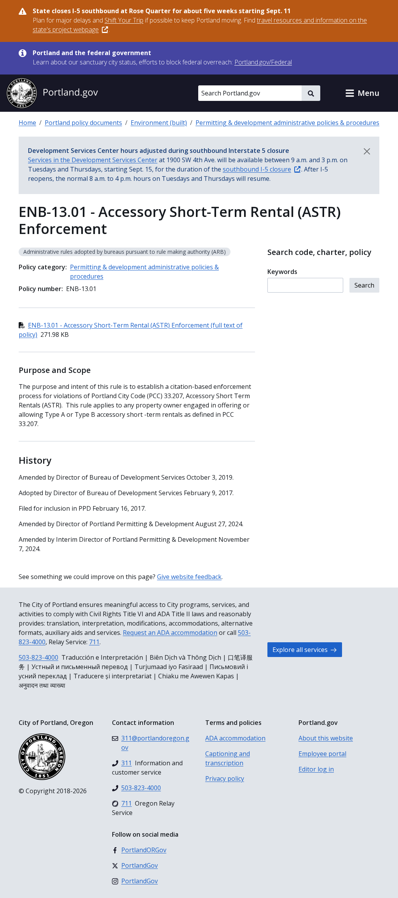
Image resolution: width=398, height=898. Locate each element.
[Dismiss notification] (366, 151)
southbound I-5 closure (257, 169)
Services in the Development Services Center (92, 160)
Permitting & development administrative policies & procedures (287, 122)
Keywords (282, 271)
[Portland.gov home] (52, 93)
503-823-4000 (38, 657)
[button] (362, 93)
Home (27, 122)
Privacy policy (224, 778)
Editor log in (316, 769)
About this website (325, 738)
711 (94, 642)
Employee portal (322, 753)
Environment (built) (159, 122)
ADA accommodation (235, 738)
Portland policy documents (83, 122)
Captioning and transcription (227, 758)
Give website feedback (189, 576)
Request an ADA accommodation (170, 632)
